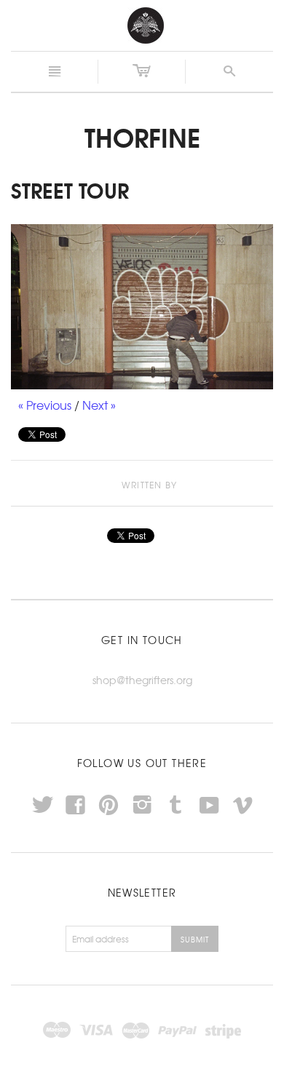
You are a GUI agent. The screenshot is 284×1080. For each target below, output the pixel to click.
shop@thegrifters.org (142, 679)
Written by (149, 485)
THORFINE (142, 136)
